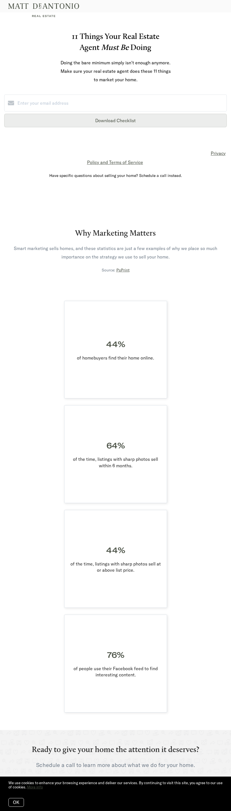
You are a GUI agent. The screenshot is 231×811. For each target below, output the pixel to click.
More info (35, 787)
